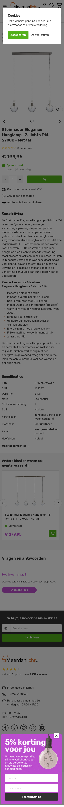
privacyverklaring (36, 25)
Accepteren (18, 34)
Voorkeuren (42, 34)
